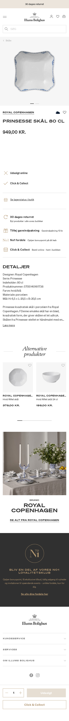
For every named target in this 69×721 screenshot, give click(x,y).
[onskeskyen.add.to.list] (57, 112)
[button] (32, 104)
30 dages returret (34, 4)
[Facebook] (31, 675)
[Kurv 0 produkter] (64, 16)
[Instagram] (38, 675)
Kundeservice (14, 638)
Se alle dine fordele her (34, 594)
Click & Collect (34, 704)
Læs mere (9, 325)
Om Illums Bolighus (19, 660)
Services (10, 649)
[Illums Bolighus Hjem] (34, 17)
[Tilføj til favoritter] (29, 365)
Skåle (8, 40)
